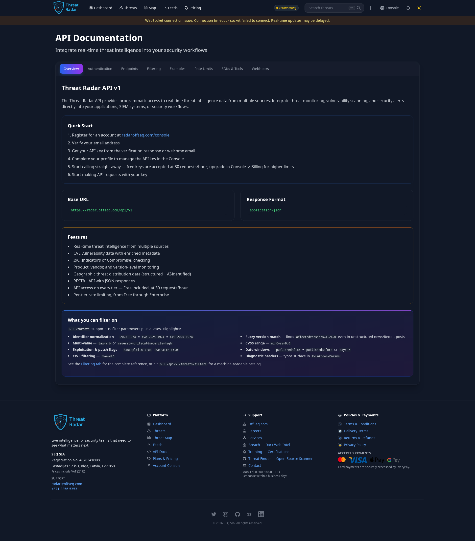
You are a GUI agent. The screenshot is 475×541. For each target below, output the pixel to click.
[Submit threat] (370, 7)
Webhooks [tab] (260, 68)
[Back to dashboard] (65, 8)
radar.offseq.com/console (145, 135)
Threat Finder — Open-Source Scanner (280, 458)
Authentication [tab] (100, 68)
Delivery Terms (353, 430)
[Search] (358, 8)
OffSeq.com (258, 424)
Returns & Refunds (357, 437)
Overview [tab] (71, 68)
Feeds (173, 7)
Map (152, 7)
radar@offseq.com (66, 483)
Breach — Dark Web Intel (269, 444)
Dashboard (103, 7)
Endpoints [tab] (129, 68)
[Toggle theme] (419, 7)
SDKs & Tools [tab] (232, 68)
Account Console (166, 465)
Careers (254, 430)
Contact (254, 465)
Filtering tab (91, 363)
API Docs (160, 451)
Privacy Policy (352, 444)
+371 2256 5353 (64, 488)
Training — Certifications (268, 451)
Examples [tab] (178, 68)
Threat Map (162, 437)
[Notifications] (408, 7)
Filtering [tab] (154, 68)
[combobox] (334, 8)
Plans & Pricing (165, 458)
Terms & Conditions (358, 424)
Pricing (195, 7)
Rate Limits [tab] (203, 68)
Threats (130, 7)
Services (255, 437)
